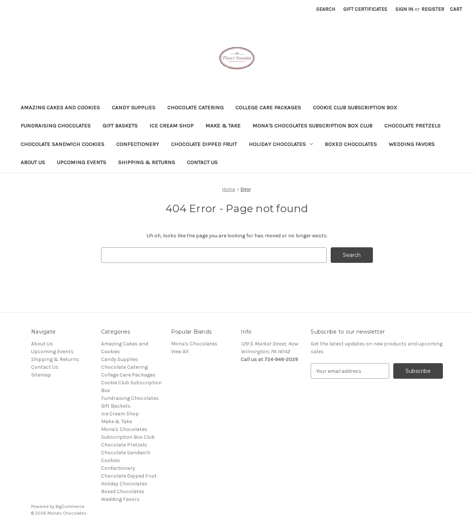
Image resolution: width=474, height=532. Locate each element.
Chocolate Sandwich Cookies (62, 144)
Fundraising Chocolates (56, 125)
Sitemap (41, 375)
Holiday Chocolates (277, 144)
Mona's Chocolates (194, 344)
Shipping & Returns (146, 162)
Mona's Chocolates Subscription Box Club (313, 125)
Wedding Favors (412, 144)
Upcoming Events (81, 162)
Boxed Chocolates (351, 144)
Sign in (404, 9)
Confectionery (137, 144)
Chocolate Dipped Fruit (204, 144)
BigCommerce (70, 506)
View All (179, 351)
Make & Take (223, 125)
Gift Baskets (120, 125)
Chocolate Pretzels (412, 125)
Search (325, 9)
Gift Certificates (365, 9)
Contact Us (202, 162)
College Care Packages (268, 107)
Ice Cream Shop (172, 125)
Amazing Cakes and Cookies (60, 107)
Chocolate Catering (195, 107)
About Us (33, 162)
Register (432, 9)
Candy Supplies (134, 107)
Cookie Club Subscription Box (355, 107)
